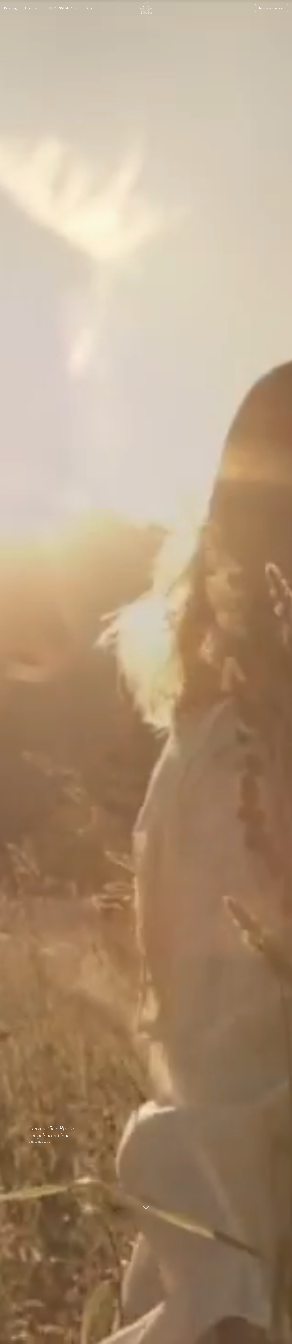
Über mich (32, 8)
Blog (89, 8)
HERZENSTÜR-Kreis (62, 8)
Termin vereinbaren (271, 8)
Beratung (10, 8)
